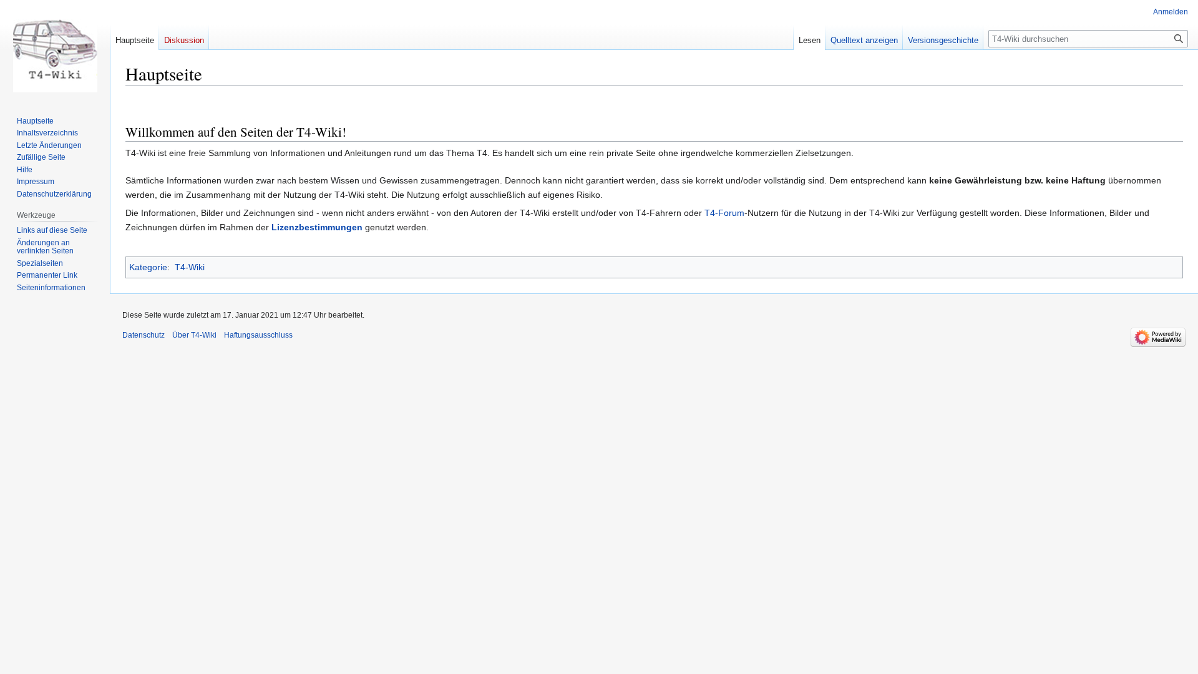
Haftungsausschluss (258, 335)
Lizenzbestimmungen (317, 227)
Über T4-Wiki (194, 335)
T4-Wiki (190, 267)
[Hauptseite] (55, 50)
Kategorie (148, 267)
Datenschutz (143, 335)
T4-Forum (724, 213)
